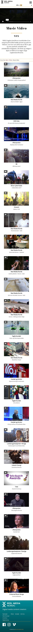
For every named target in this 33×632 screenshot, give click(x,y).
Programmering (6, 620)
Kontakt (17, 614)
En (19, 5)
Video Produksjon (6, 616)
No (21, 5)
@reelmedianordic (19, 629)
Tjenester (5, 614)
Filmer (10, 60)
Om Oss (22, 614)
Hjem (7, 60)
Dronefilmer (5, 618)
